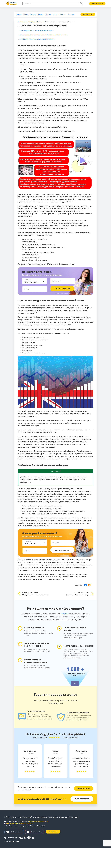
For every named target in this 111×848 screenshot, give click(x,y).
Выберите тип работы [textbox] (32, 282)
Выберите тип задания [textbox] (32, 544)
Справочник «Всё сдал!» (26, 22)
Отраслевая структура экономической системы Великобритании (43, 35)
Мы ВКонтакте (15, 832)
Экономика (41, 22)
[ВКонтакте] (85, 585)
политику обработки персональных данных (18, 824)
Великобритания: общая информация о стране (36, 31)
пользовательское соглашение (38, 821)
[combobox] (34, 281)
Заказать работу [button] (97, 3)
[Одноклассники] (89, 585)
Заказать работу (83, 788)
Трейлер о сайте (36, 832)
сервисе (64, 614)
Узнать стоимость (62, 289)
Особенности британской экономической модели (37, 39)
